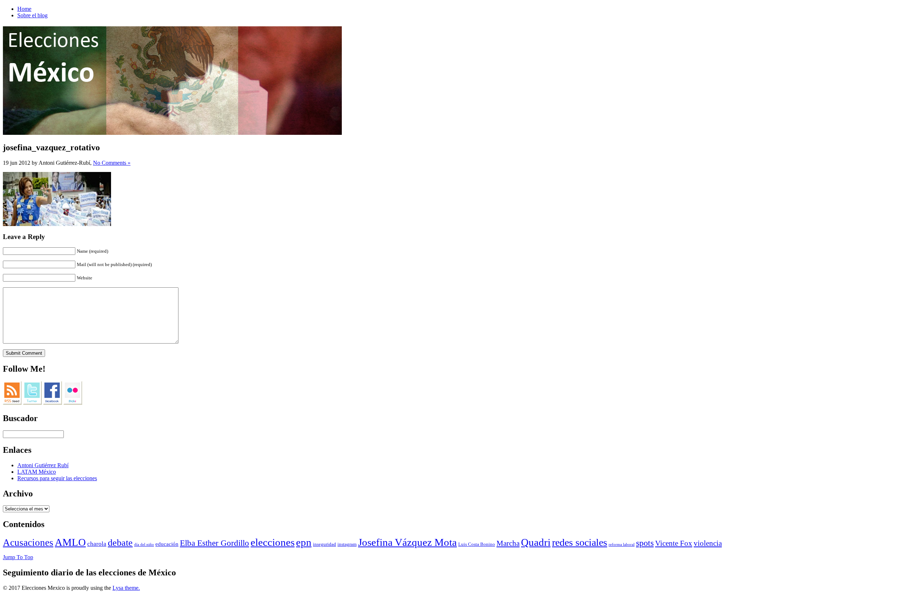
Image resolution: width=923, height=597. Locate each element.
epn (304, 542)
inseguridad (324, 544)
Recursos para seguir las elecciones (57, 478)
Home (24, 9)
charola (96, 543)
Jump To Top (18, 557)
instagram (347, 544)
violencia (708, 543)
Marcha (508, 543)
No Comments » (112, 163)
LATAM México (36, 472)
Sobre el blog (32, 15)
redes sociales (579, 542)
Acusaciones (28, 542)
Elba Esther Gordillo (214, 543)
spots (645, 543)
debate (120, 543)
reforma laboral (622, 545)
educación (166, 544)
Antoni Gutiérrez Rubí (43, 465)
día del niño (144, 545)
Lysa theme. (126, 588)
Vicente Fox (673, 543)
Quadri (536, 542)
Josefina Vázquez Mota (407, 542)
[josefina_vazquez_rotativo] (57, 224)
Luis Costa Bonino (476, 544)
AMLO (70, 542)
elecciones (273, 542)
